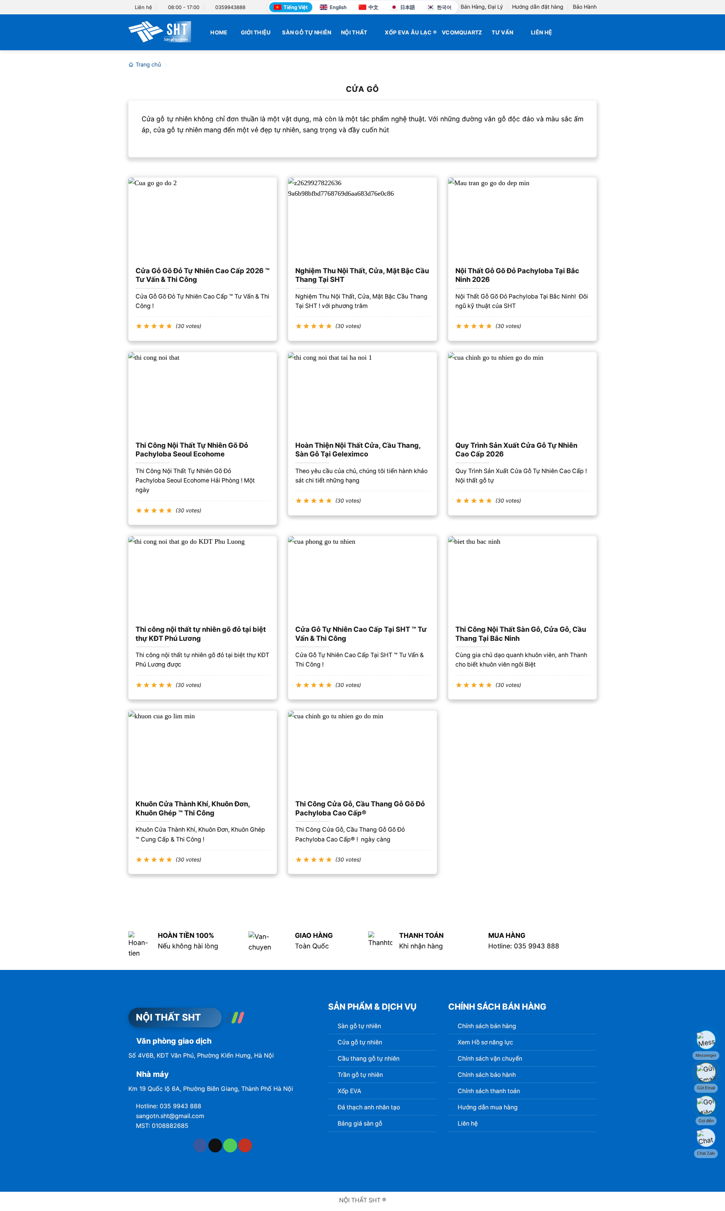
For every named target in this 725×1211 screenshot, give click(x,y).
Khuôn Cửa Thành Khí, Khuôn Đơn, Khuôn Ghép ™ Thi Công (193, 808)
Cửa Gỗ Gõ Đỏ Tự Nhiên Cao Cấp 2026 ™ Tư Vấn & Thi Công (203, 275)
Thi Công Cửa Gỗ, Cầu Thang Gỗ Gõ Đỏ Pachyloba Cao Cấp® (360, 808)
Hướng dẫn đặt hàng (537, 6)
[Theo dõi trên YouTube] (245, 1145)
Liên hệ (541, 32)
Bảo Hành (585, 6)
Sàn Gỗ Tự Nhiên (306, 32)
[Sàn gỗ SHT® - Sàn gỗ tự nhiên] (159, 31)
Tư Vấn (502, 32)
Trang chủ (148, 64)
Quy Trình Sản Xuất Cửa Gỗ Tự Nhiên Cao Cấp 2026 (516, 449)
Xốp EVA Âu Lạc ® (411, 32)
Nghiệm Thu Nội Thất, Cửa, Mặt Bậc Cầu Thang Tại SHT (362, 275)
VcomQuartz (462, 32)
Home (218, 32)
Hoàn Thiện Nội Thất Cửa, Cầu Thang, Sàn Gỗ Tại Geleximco (358, 449)
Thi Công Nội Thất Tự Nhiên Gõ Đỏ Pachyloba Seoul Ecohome (192, 449)
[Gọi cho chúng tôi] (230, 1145)
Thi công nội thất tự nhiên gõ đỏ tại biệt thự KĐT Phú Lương (201, 633)
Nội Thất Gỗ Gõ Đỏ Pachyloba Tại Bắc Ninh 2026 (517, 275)
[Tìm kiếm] (593, 32)
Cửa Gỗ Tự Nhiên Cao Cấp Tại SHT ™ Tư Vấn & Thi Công (361, 633)
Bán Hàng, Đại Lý (482, 6)
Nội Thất (354, 32)
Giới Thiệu (256, 32)
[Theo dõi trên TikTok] (215, 1145)
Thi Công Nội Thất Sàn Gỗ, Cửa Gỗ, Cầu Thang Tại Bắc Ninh (520, 633)
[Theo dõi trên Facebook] (200, 1145)
